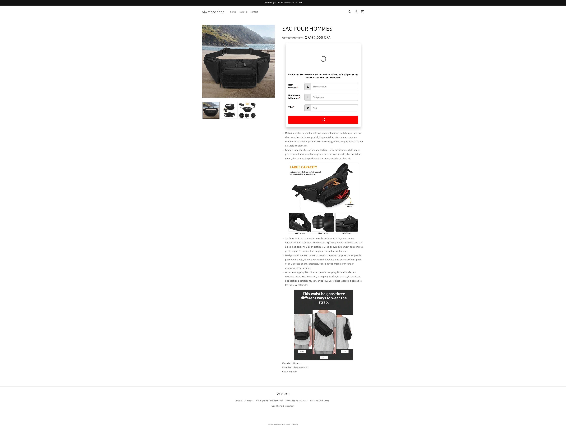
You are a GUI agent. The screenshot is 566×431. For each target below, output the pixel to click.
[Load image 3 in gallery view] (247, 110)
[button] (349, 12)
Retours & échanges (319, 400)
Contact (238, 400)
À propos (249, 400)
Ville (291, 107)
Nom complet (293, 86)
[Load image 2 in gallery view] (229, 110)
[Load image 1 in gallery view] (211, 110)
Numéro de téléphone (294, 97)
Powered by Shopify (291, 424)
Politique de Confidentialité (269, 400)
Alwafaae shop (279, 424)
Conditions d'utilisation (283, 406)
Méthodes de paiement (297, 400)
